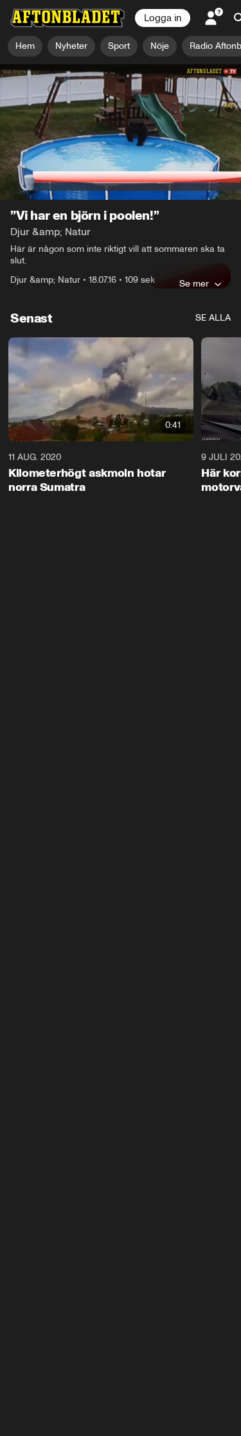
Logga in (162, 18)
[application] (120, 132)
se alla (213, 317)
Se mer (194, 283)
